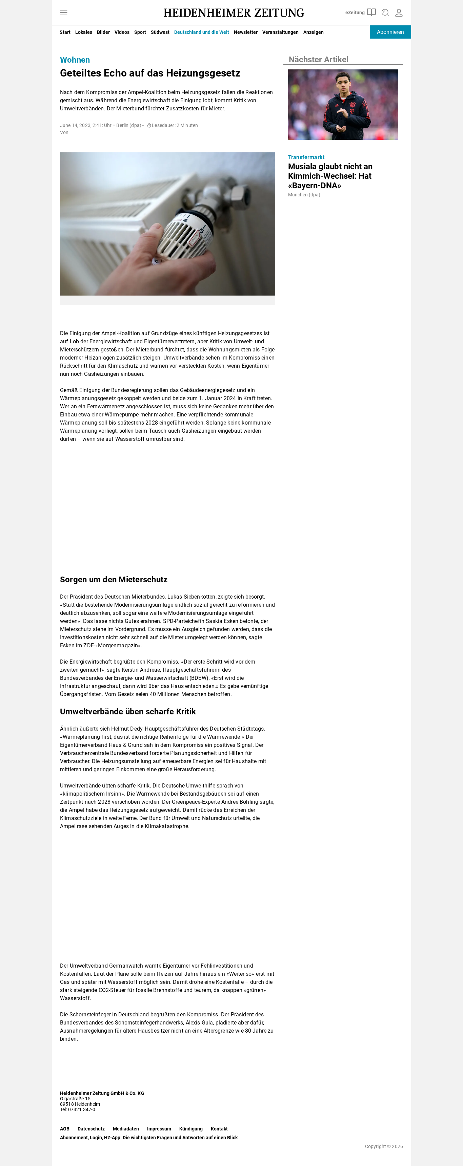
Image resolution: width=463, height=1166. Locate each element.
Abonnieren (390, 32)
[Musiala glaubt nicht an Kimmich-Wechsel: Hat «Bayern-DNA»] (343, 106)
